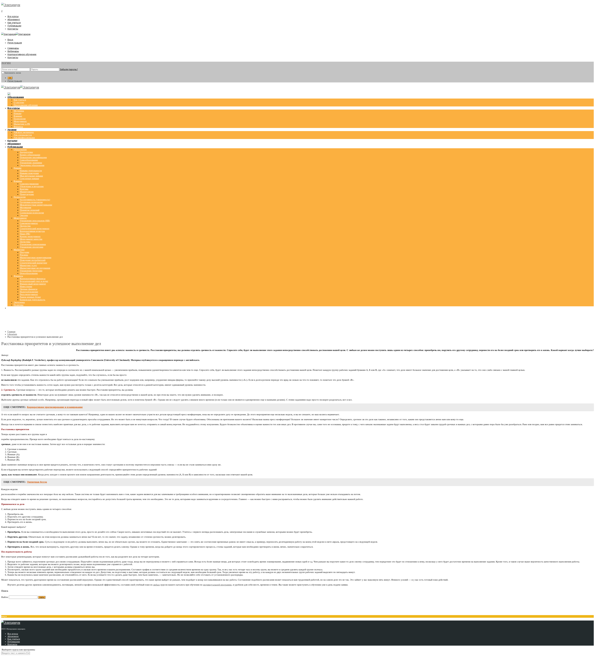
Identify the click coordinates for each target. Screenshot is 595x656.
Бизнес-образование (30, 155)
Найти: (4, 597)
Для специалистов (23, 135)
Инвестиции (26, 286)
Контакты (12, 28)
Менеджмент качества (31, 239)
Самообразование (29, 160)
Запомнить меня (12, 73)
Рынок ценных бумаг (30, 297)
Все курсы (13, 16)
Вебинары (13, 51)
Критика (24, 189)
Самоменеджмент (29, 223)
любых (156, 584)
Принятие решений (29, 210)
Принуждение (27, 194)
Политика (18, 305)
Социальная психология (32, 212)
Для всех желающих (24, 132)
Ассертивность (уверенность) (35, 199)
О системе (19, 102)
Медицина (19, 111)
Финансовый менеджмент (33, 284)
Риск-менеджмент (29, 294)
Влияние (18, 116)
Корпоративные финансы (32, 278)
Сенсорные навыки (29, 178)
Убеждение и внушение (32, 186)
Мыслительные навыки (31, 176)
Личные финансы (28, 289)
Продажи (24, 252)
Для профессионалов (24, 137)
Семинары (13, 48)
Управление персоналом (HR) (35, 220)
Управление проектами (31, 247)
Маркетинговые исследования (35, 268)
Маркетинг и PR (22, 124)
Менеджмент (20, 121)
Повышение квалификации (33, 157)
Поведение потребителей (32, 260)
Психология (20, 118)
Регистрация (14, 42)
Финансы (18, 126)
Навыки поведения (29, 173)
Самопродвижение (29, 184)
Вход (10, 39)
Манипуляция (26, 191)
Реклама (24, 255)
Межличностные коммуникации (36, 205)
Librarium (12, 334)
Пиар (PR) (25, 234)
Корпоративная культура (32, 231)
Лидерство (25, 226)
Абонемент (13, 19)
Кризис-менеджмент (30, 236)
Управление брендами (31, 270)
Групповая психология (31, 202)
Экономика (19, 302)
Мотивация (25, 207)
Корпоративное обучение (21, 54)
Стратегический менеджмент (34, 228)
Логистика (25, 241)
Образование (20, 149)
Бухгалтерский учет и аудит (34, 281)
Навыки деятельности (31, 170)
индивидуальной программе (217, 584)
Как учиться (14, 22)
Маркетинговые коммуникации (35, 257)
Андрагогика (26, 152)
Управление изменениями (33, 244)
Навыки (17, 113)
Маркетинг (19, 249)
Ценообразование (29, 273)
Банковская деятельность (32, 299)
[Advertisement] (297, 320)
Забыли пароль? (69, 69)
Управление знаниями (31, 162)
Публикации (14, 25)
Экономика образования (32, 165)
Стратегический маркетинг (33, 263)
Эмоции (24, 215)
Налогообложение (29, 292)
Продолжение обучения (26, 105)
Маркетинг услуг (28, 265)
